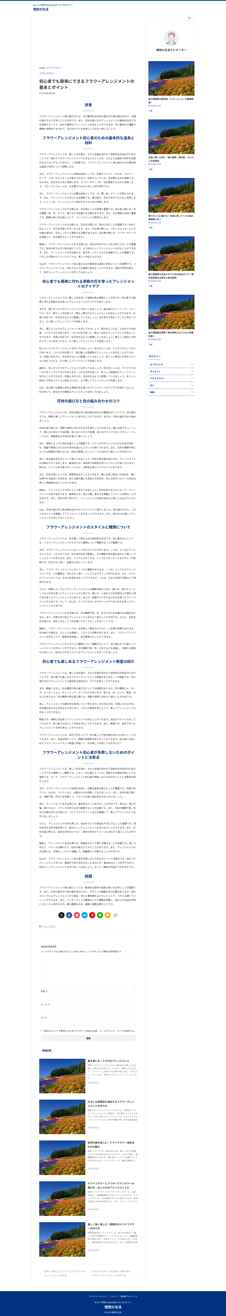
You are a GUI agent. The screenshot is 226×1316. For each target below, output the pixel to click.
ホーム (114, 1296)
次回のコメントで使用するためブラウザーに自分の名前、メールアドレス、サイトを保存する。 (90, 1030)
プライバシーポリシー (98, 1296)
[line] (100, 915)
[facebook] (69, 915)
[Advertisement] (88, 41)
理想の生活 (40, 9)
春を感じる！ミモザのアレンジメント (108, 1061)
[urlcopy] (115, 915)
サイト (44, 1017)
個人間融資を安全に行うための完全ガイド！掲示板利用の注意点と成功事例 (171, 275)
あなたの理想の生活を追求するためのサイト (113, 1302)
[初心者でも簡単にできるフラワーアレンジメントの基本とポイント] (84, 915)
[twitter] (61, 915)
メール (45, 1004)
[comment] (108, 915)
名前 (44, 991)
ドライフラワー (49, 926)
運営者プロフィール (129, 1296)
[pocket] (77, 915)
